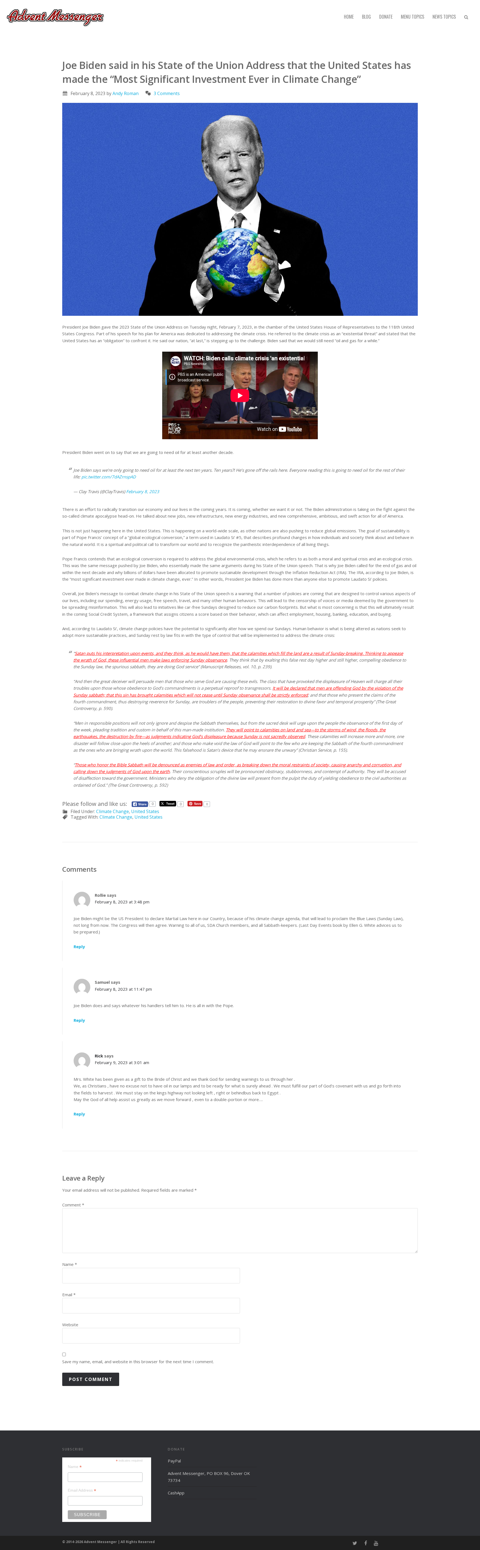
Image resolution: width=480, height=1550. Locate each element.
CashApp (176, 1493)
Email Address (82, 1490)
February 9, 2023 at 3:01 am (122, 1062)
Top (467, 1537)
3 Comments (167, 93)
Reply (79, 946)
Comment (73, 1205)
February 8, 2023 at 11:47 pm (123, 989)
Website (70, 1324)
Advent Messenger (56, 17)
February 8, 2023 (142, 491)
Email (69, 1294)
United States (145, 811)
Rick (99, 1056)
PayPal (174, 1461)
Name (69, 1264)
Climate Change (112, 811)
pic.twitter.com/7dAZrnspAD (108, 477)
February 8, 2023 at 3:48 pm (122, 902)
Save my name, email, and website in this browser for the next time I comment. (138, 1361)
